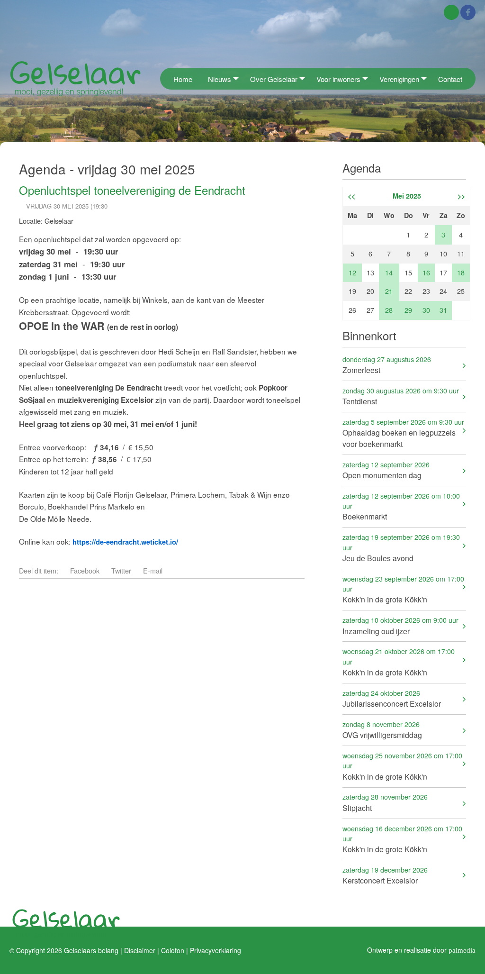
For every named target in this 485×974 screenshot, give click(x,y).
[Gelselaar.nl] (75, 78)
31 (443, 310)
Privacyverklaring (215, 950)
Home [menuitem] (182, 79)
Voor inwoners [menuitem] (338, 79)
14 (389, 272)
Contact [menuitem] (450, 79)
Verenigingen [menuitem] (399, 79)
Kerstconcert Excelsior (385, 875)
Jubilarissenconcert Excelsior (391, 698)
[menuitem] (163, 78)
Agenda (361, 167)
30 (426, 310)
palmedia (462, 950)
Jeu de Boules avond (401, 547)
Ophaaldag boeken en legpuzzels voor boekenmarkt (403, 433)
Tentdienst (400, 396)
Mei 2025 (407, 195)
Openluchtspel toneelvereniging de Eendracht (132, 190)
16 (426, 272)
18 (461, 272)
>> (461, 195)
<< (351, 195)
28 (389, 310)
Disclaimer (139, 950)
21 (389, 291)
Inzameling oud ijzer (400, 625)
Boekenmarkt (401, 506)
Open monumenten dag (386, 470)
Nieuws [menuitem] (219, 79)
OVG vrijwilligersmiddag (382, 729)
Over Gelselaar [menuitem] (273, 79)
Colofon (172, 950)
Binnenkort (369, 335)
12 (352, 272)
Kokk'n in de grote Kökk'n (403, 589)
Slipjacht (385, 802)
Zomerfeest (386, 365)
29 (408, 310)
